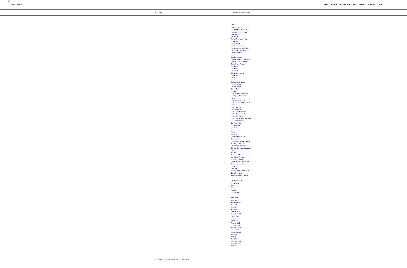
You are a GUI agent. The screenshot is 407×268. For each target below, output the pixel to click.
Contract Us (159, 12)
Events (233, 185)
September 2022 (236, 232)
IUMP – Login (235, 105)
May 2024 (234, 207)
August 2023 (235, 216)
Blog (232, 55)
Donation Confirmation (238, 82)
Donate (233, 77)
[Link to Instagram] (397, 4)
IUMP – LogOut (236, 107)
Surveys (233, 152)
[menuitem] (326, 4)
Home (233, 98)
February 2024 (235, 211)
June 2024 (234, 205)
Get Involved (235, 89)
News (232, 188)
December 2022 (236, 225)
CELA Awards (235, 183)
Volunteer (234, 168)
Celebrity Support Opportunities (240, 59)
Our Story (234, 127)
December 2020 (236, 241)
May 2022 (234, 236)
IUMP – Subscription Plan (239, 114)
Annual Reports (235, 43)
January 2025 (235, 200)
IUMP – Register (236, 109)
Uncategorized (235, 192)
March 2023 (234, 221)
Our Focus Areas (236, 123)
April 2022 (234, 239)
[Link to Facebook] (394, 4)
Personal (233, 190)
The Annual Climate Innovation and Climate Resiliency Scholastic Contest (240, 157)
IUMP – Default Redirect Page (240, 102)
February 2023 (235, 223)
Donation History (236, 86)
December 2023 (236, 214)
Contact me (234, 66)
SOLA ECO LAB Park (237, 143)
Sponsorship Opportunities (239, 146)
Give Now (234, 91)
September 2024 (236, 202)
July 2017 (234, 246)
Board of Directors (236, 57)
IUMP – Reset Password (238, 111)
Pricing (233, 132)
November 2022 (236, 227)
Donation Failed (236, 84)
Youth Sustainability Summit (239, 175)
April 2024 (234, 209)
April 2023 (234, 218)
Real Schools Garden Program (240, 141)
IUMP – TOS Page (237, 116)
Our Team (234, 130)
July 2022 (234, 234)
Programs (234, 134)
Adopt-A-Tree (235, 36)
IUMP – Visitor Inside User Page (241, 118)
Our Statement (235, 125)
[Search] (386, 4)
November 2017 (236, 243)
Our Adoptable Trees (237, 121)
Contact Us (234, 68)
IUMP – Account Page (238, 100)
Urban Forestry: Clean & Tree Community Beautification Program (240, 164)
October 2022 (235, 230)
